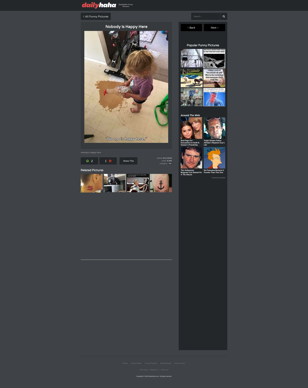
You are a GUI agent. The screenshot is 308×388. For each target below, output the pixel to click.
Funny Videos (136, 363)
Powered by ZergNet (218, 178)
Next (213, 27)
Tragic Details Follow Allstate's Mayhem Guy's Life (214, 142)
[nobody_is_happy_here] (126, 87)
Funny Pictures (151, 363)
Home (125, 363)
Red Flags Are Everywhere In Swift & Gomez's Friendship (190, 142)
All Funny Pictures (96, 16)
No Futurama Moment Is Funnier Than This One (214, 171)
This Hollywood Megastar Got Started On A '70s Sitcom (191, 172)
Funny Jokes (179, 363)
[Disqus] (126, 226)
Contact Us (164, 370)
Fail (170, 164)
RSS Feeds (143, 370)
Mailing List (154, 370)
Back (192, 27)
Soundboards (165, 363)
